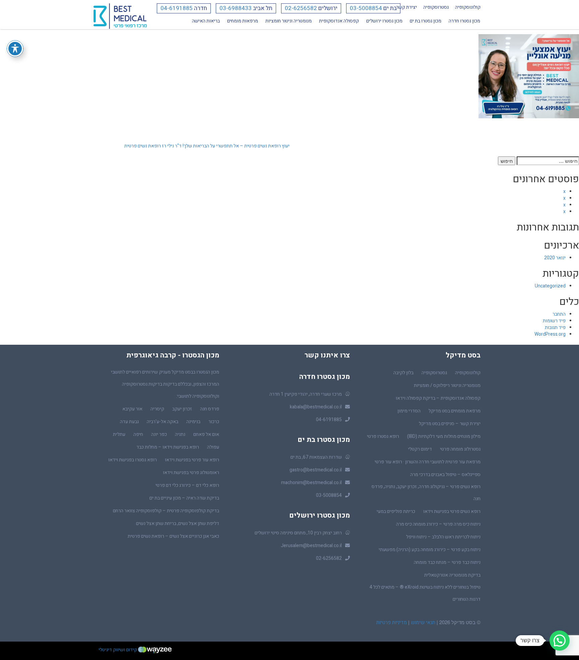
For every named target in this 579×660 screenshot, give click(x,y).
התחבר (559, 314)
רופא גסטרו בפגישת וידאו (132, 459)
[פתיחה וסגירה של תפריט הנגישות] (15, 49)
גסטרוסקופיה (436, 7)
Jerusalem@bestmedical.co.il (311, 545)
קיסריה (157, 408)
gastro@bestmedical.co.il (316, 469)
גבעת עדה (129, 421)
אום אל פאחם (206, 434)
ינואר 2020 (555, 257)
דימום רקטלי (420, 449)
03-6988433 (235, 8)
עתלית (119, 434)
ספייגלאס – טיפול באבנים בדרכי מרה (445, 474)
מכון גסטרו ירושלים (384, 20)
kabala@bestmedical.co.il (316, 406)
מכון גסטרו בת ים (425, 20)
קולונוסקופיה (467, 7)
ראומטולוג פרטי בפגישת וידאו (191, 472)
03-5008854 (366, 8)
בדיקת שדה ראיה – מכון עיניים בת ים (184, 498)
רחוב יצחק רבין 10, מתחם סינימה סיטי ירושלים (298, 532)
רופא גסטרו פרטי (383, 436)
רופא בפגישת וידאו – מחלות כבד (167, 447)
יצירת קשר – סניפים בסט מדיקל (449, 423)
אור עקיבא (132, 408)
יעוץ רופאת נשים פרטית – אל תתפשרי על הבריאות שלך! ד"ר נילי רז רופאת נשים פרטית (207, 145)
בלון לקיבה (403, 372)
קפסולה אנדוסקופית (339, 20)
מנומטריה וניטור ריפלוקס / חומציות (447, 385)
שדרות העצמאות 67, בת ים (316, 457)
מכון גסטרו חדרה (464, 20)
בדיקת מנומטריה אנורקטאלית (452, 575)
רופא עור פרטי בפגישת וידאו (192, 459)
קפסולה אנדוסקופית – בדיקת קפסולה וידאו (438, 398)
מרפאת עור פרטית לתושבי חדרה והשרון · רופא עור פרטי (427, 461)
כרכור (213, 421)
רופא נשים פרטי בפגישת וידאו (451, 511)
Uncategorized (550, 285)
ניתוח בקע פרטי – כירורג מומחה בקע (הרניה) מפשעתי (429, 549)
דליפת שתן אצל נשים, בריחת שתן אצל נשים (177, 523)
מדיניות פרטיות (391, 622)
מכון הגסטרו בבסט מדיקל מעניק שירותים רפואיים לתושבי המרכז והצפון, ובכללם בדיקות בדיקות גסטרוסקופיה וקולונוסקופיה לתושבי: (165, 384)
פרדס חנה (209, 408)
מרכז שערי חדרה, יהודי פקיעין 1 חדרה (305, 394)
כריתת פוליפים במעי (396, 511)
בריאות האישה (206, 20)
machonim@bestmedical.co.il (311, 482)
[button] (560, 641)
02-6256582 (301, 8)
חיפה (138, 434)
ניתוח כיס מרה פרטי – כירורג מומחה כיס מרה (438, 524)
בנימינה (193, 421)
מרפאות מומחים (242, 20)
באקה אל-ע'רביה (162, 421)
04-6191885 (176, 8)
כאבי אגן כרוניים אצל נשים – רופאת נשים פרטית (173, 536)
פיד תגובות (555, 327)
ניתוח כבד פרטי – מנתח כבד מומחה (447, 562)
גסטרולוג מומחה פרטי (460, 449)
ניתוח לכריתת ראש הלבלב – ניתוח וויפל (443, 536)
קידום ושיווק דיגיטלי (118, 649)
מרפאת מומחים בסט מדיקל (454, 410)
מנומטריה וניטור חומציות (288, 20)
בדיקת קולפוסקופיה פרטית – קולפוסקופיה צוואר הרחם (166, 510)
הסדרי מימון (409, 410)
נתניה (180, 434)
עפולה (213, 447)
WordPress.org (550, 334)
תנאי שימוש (422, 622)
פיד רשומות (554, 320)
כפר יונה (159, 434)
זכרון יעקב (182, 408)
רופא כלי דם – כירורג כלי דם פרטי (187, 485)
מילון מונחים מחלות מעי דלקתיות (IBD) (443, 436)
